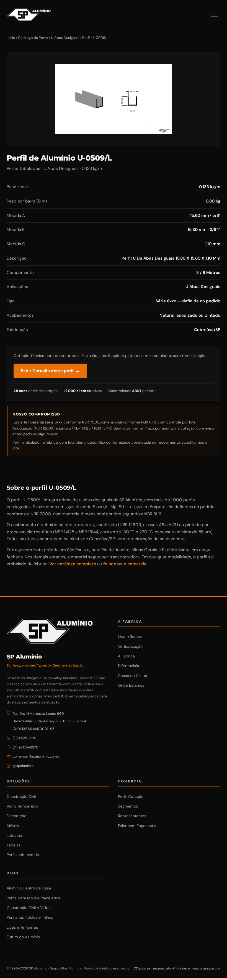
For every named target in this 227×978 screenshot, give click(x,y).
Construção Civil (21, 796)
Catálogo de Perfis (33, 37)
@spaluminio (23, 766)
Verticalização (130, 646)
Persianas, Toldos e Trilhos (30, 917)
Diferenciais (128, 665)
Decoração (16, 815)
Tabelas (13, 845)
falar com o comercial (125, 564)
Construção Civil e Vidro (28, 907)
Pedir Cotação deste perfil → (50, 371)
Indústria (14, 835)
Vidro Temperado (22, 806)
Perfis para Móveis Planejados (33, 898)
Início (11, 37)
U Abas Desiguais (65, 37)
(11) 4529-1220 (25, 738)
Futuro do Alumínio (23, 936)
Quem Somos (130, 636)
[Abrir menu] (214, 15)
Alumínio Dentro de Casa (29, 888)
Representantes (132, 815)
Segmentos (128, 806)
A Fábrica (126, 656)
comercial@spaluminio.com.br (37, 756)
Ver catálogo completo (72, 564)
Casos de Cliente (133, 675)
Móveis (13, 825)
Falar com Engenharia (137, 825)
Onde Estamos (131, 685)
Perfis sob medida (23, 854)
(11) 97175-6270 (25, 747)
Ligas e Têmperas (22, 927)
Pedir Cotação (130, 796)
